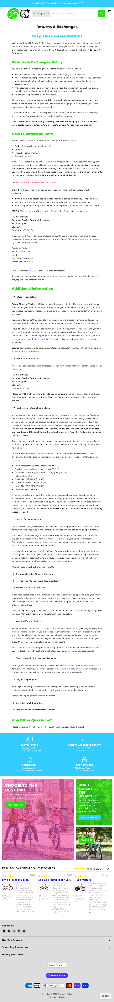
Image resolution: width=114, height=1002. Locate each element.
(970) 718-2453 (84, 748)
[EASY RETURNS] (84, 764)
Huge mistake (83, 879)
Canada (55, 965)
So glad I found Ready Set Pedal (57, 879)
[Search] (101, 13)
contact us (90, 598)
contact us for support (29, 647)
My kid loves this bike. (15, 879)
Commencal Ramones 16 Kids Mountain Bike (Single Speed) (79, 898)
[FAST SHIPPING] (29, 744)
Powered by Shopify (57, 997)
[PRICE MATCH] (29, 764)
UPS (36, 270)
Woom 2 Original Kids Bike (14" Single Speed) (44, 898)
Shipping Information (47, 335)
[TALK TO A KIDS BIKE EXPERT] (84, 744)
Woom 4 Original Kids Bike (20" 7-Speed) (6, 898)
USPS (45, 270)
